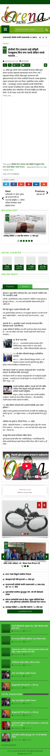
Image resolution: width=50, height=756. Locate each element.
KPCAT (29, 754)
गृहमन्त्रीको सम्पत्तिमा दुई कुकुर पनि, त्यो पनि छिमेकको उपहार (24, 593)
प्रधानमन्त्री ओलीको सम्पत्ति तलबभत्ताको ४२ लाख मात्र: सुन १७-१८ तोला (25, 585)
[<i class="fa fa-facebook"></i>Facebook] (19, 2)
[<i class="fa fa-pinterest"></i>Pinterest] (31, 2)
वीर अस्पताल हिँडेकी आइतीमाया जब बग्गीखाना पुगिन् (29, 638)
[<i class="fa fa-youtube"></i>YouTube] (27, 2)
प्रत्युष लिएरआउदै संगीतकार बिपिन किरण (17, 435)
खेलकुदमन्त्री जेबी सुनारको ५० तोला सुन (19, 579)
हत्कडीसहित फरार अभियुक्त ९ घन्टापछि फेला (26, 519)
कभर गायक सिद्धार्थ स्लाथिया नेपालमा (18, 574)
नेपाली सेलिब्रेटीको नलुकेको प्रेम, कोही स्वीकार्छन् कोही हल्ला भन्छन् (30, 627)
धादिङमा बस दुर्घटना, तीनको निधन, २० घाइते (19, 421)
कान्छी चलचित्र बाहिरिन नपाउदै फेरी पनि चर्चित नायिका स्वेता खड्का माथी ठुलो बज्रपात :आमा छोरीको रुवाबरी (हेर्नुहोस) (29, 388)
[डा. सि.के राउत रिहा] (7, 343)
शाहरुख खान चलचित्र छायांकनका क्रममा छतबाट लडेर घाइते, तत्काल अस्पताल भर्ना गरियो (30, 650)
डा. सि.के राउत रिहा (20, 340)
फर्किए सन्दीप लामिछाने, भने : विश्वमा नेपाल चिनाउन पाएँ (21, 563)
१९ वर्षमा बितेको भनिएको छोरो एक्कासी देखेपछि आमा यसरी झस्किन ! (23, 406)
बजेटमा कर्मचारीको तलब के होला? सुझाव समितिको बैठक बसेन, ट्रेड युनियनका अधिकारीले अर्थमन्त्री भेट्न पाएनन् (25, 600)
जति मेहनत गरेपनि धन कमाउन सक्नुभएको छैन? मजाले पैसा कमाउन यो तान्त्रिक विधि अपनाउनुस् (24, 371)
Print (17, 65)
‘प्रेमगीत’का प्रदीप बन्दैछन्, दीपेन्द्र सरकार (26, 662)
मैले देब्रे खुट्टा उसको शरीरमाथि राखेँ (16, 309)
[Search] (46, 29)
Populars (10, 286)
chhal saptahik (13, 751)
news (12, 179)
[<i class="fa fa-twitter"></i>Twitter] (23, 2)
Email (26, 65)
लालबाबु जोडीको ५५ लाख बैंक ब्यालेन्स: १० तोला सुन (20, 235)
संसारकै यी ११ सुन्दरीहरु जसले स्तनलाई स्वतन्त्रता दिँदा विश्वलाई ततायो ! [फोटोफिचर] (22, 324)
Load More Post (25, 611)
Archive (25, 286)
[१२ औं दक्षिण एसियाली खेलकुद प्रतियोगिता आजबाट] (7, 357)
